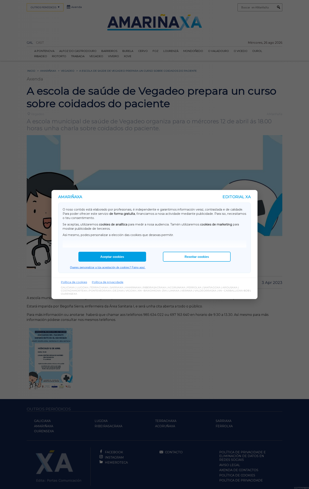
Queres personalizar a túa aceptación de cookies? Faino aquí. (107, 267)
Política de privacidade (107, 282)
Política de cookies (74, 282)
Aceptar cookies (112, 256)
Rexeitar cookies (197, 256)
